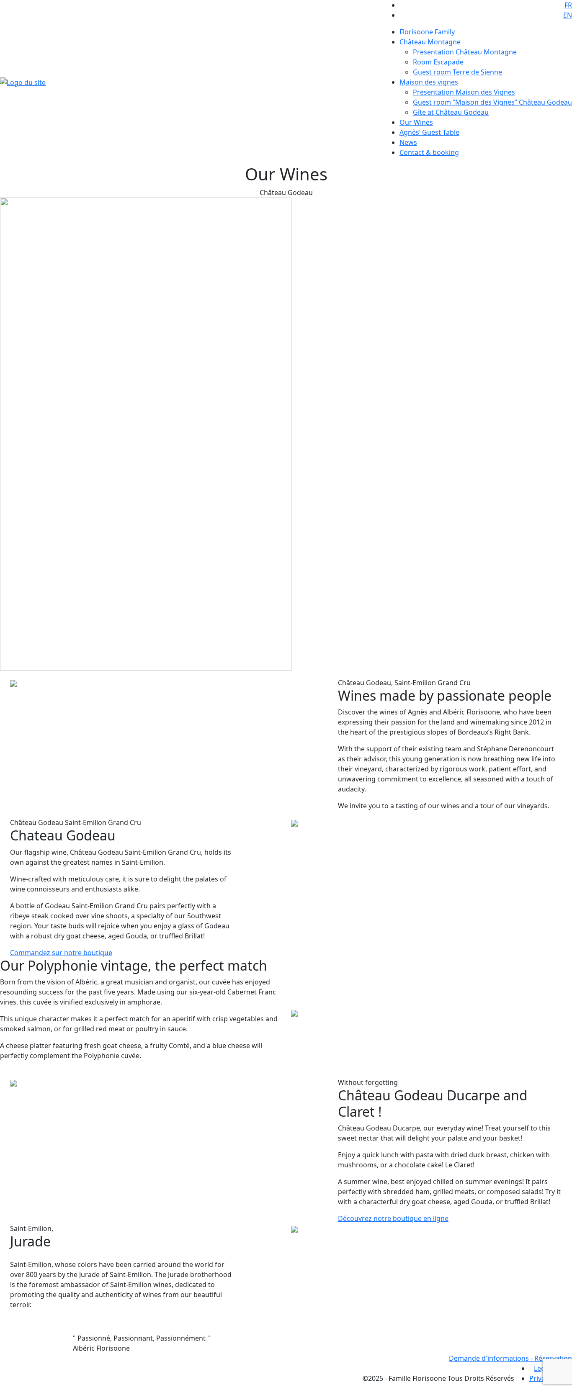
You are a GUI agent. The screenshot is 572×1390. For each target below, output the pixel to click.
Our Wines (416, 122)
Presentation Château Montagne (465, 52)
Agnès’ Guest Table (429, 132)
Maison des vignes (428, 82)
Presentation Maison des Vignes (464, 92)
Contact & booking (429, 152)
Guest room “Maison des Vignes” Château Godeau (492, 102)
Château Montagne (430, 41)
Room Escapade (438, 62)
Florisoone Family (427, 31)
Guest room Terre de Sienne (457, 72)
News (408, 142)
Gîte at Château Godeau (451, 112)
